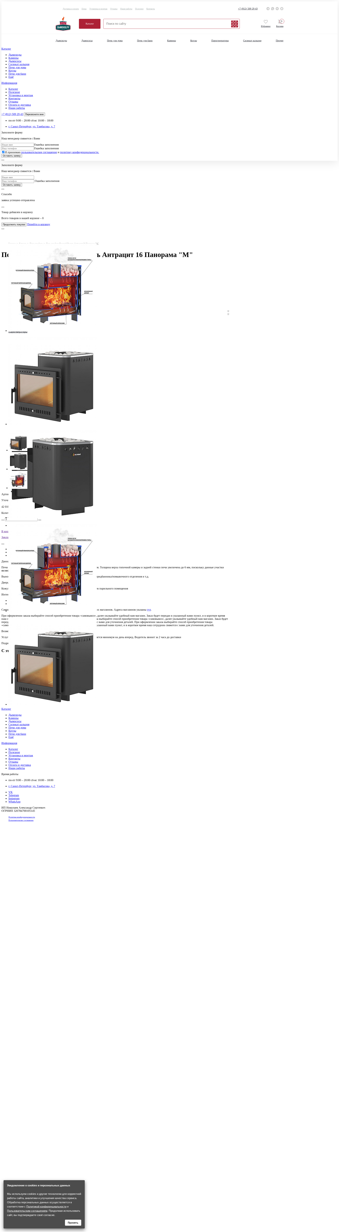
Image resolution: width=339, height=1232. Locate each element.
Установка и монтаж (98, 9)
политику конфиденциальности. (79, 152)
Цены (84, 9)
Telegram (13, 795)
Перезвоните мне (34, 114)
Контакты (150, 9)
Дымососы (87, 40)
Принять (73, 1222)
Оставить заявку (12, 155)
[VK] (277, 8)
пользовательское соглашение (39, 152)
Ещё (11, 76)
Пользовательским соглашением (27, 1210)
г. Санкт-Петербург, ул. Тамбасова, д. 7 (31, 126)
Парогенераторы (220, 40)
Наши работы (126, 9)
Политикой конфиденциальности (46, 1206)
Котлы (193, 40)
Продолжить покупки (14, 224)
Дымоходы (61, 40)
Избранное (265, 26)
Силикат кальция (252, 40)
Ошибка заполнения (46, 144)
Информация (9, 82)
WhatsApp (14, 801)
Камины (171, 40)
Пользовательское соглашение (21, 820)
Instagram (13, 798)
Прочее (279, 40)
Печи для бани (145, 40)
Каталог (90, 23)
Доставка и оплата (71, 9)
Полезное (139, 9)
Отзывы (113, 9)
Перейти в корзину (38, 224)
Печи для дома (115, 40)
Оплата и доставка (19, 104)
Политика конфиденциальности (21, 817)
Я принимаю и (52, 152)
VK (10, 792)
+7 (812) (248, 8)
